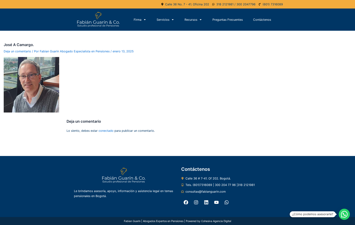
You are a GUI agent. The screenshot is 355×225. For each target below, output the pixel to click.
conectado (106, 130)
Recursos (191, 19)
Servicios (163, 19)
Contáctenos (262, 19)
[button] (344, 214)
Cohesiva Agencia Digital (216, 221)
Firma (137, 19)
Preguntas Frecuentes (227, 19)
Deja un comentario (17, 51)
